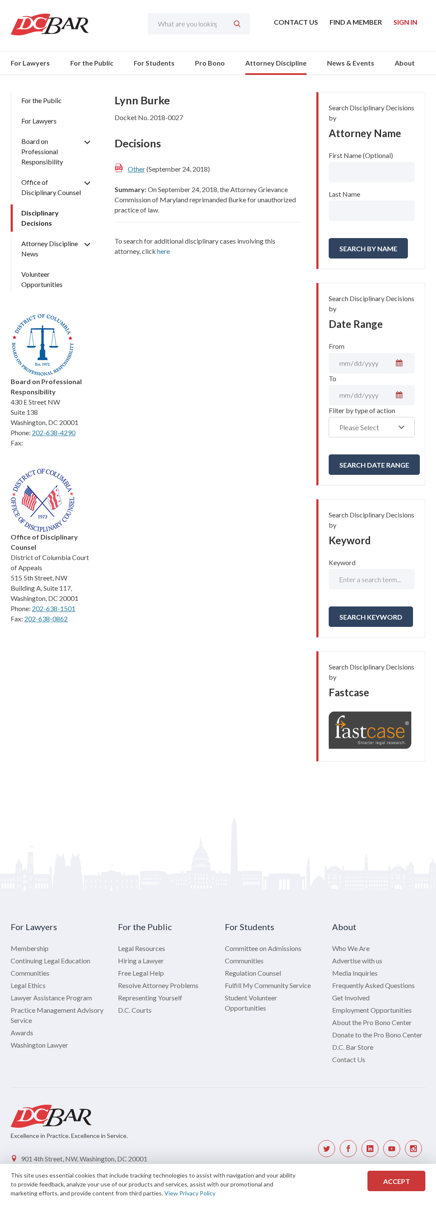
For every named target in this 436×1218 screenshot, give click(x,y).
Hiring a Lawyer (141, 961)
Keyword (342, 562)
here (163, 251)
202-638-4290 (53, 432)
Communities (30, 973)
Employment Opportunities (372, 1010)
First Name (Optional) (361, 155)
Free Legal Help (141, 973)
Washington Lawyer (39, 1045)
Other (136, 169)
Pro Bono (210, 63)
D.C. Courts (135, 1010)
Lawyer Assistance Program (51, 998)
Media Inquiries (355, 973)
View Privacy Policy (189, 1193)
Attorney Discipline (276, 63)
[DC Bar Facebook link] (348, 1148)
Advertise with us (357, 961)
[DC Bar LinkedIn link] (370, 1148)
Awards (22, 1032)
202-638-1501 (53, 608)
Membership (30, 948)
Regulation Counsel (253, 973)
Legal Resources (141, 948)
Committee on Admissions (263, 948)
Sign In (405, 22)
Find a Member (356, 22)
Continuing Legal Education (50, 961)
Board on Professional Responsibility (42, 151)
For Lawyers (30, 63)
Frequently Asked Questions (373, 985)
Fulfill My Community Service (268, 985)
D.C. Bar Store (352, 1047)
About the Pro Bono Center (372, 1022)
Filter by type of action (362, 410)
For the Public (91, 63)
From (336, 346)
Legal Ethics (28, 985)
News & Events (350, 63)
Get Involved (351, 998)
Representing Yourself (150, 998)
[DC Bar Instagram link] (413, 1148)
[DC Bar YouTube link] (391, 1148)
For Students (154, 63)
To (332, 378)
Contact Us (296, 22)
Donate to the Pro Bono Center (377, 1035)
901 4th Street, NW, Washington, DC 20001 (84, 1159)
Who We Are (351, 948)
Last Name (344, 194)
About (405, 63)
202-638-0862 (46, 619)
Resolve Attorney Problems (158, 985)
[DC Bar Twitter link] (326, 1148)
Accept (396, 1181)
